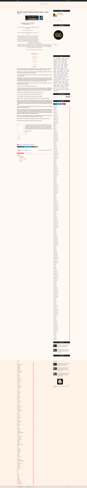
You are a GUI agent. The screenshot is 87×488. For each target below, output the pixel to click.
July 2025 (62, 125)
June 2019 (62, 231)
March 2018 (62, 252)
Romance (67, 79)
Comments (56, 45)
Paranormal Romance (25, 432)
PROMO (28, 144)
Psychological (56, 79)
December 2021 (62, 187)
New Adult (24, 144)
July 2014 (62, 316)
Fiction (58, 68)
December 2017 (62, 257)
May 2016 (62, 284)
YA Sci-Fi (59, 86)
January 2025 (62, 134)
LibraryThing (34, 64)
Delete (22, 160)
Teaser (67, 82)
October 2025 (62, 121)
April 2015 (62, 303)
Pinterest (18, 137)
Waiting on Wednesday (57, 85)
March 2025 (62, 131)
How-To (65, 71)
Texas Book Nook (43, 4)
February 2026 (62, 115)
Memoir (25, 420)
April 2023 (62, 164)
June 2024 (62, 144)
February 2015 (62, 306)
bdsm (66, 86)
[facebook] (66, 1)
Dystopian (65, 65)
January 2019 (62, 238)
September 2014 (62, 313)
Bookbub (26, 134)
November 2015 (62, 293)
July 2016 (62, 281)
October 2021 (62, 190)
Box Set (59, 61)
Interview (55, 72)
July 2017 (62, 264)
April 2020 (62, 216)
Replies (21, 161)
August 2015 (62, 297)
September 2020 (62, 209)
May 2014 (62, 319)
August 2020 (62, 210)
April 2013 (62, 338)
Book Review (55, 61)
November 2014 (62, 310)
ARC (54, 58)
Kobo (34, 60)
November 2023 (62, 154)
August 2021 (62, 193)
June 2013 (62, 335)
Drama (62, 65)
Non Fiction (61, 75)
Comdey (58, 64)
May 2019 (62, 232)
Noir (57, 75)
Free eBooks (61, 68)
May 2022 (62, 180)
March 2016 (62, 287)
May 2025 (62, 128)
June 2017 (62, 265)
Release (60, 79)
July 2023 (62, 160)
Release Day (63, 79)
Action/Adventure (58, 58)
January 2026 (62, 116)
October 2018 (62, 242)
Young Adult (20, 10)
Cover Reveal (55, 65)
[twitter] (68, 1)
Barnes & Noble (34, 58)
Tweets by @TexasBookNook (57, 20)
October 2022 (62, 173)
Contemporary (66, 64)
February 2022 (62, 184)
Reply (20, 160)
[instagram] (69, 1)
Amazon (26, 133)
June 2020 (62, 213)
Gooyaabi (32, 486)
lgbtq (54, 89)
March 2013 (62, 339)
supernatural (58, 89)
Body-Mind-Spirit (25, 371)
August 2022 (62, 176)
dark (25, 470)
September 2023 (62, 157)
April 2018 (62, 251)
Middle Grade (25, 421)
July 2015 (62, 299)
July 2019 (62, 229)
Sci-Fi (25, 447)
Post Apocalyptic (59, 78)
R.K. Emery (18, 13)
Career (66, 61)
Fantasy (21, 144)
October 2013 (62, 329)
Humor (68, 71)
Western (62, 85)
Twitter (18, 135)
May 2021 (62, 197)
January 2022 (62, 186)
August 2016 (62, 280)
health (25, 474)
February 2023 (62, 167)
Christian (55, 64)
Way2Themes (25, 486)
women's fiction (67, 89)
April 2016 (62, 286)
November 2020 (62, 206)
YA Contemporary (67, 85)
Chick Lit (25, 379)
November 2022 (62, 171)
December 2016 (62, 274)
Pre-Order (63, 78)
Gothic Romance (25, 406)
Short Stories (55, 82)
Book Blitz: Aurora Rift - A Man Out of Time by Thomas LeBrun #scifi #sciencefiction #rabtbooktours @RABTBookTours (63, 345)
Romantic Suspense (25, 444)
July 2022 (62, 177)
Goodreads (34, 62)
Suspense (64, 82)
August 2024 (62, 141)
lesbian (25, 477)
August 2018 (62, 245)
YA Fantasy (55, 86)
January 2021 (62, 203)
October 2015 (62, 294)
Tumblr (18, 138)
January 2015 (62, 307)
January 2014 (62, 325)
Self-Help (25, 448)
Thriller (25, 455)
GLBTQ (66, 68)
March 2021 (62, 200)
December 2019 (62, 222)
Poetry (55, 78)
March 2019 (62, 235)
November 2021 (62, 189)
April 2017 (62, 268)
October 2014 (62, 312)
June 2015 (62, 300)
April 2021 (62, 199)
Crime (59, 65)
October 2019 (62, 225)
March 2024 (62, 148)
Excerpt (25, 395)
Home (18, 0)
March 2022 (62, 183)
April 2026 (62, 112)
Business (63, 61)
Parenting (25, 433)
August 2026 (62, 106)
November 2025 (62, 119)
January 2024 (62, 151)
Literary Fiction (63, 72)
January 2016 (62, 290)
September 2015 (62, 296)
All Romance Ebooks (34, 61)
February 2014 (62, 323)
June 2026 (62, 109)
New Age (55, 75)
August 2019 (62, 228)
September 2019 (62, 226)
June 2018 (62, 248)
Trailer (25, 458)
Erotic (25, 394)
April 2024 (62, 147)
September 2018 (62, 244)
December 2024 (62, 135)
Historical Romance (60, 71)
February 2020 (62, 219)
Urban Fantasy (25, 459)
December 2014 (62, 309)
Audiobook (67, 58)
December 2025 (62, 118)
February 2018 (62, 254)
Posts (55, 44)
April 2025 (62, 129)
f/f (25, 471)
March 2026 (62, 113)
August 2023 (62, 158)
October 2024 (62, 138)
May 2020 (62, 215)
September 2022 (62, 174)
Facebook (18, 136)
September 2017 (62, 261)
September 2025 (62, 122)
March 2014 (62, 322)
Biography (25, 368)
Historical (55, 71)
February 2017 (62, 271)
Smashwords (34, 59)
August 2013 (62, 332)
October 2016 (62, 277)
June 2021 (62, 196)
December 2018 (62, 239)
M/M (66, 72)
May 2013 (62, 336)
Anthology (63, 58)
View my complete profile (61, 14)
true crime (62, 89)
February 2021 (62, 202)
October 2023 (62, 155)
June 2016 (62, 283)
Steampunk (59, 82)
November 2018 (62, 241)
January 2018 (62, 255)
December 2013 (62, 326)
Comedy (62, 64)
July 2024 (62, 142)
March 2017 (62, 270)
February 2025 (62, 132)
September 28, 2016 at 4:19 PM (23, 157)
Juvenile (58, 72)
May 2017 (62, 267)
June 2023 (62, 161)
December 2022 (62, 170)
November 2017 (62, 258)
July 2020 (62, 212)
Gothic (25, 405)
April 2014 (62, 320)
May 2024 (62, 145)
